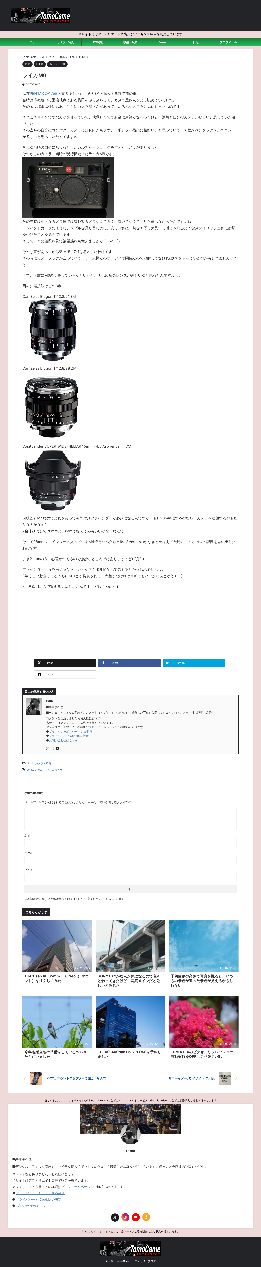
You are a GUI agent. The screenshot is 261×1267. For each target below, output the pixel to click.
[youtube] (58, 748)
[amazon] (146, 1217)
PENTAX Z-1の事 (44, 93)
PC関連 (98, 42)
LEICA (30, 763)
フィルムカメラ (53, 769)
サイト (28, 869)
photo (38, 769)
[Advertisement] (130, 622)
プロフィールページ (102, 727)
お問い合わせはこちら (63, 740)
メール (28, 852)
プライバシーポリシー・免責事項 (70, 731)
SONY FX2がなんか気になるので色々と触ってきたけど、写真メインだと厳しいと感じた (129, 981)
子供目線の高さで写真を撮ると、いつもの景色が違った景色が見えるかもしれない (202, 981)
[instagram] (53, 748)
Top (32, 42)
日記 (196, 42)
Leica (30, 769)
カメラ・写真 (65, 42)
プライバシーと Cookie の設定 (69, 735)
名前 (27, 835)
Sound (163, 42)
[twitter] (48, 748)
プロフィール (228, 42)
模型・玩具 (130, 42)
